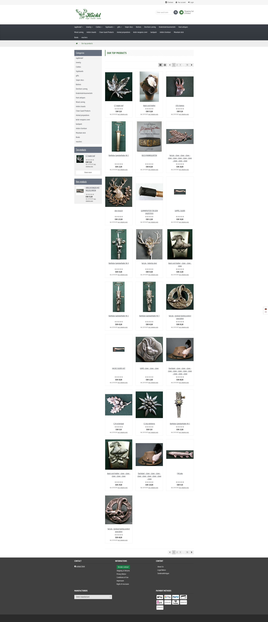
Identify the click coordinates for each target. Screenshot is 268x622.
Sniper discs (129, 27)
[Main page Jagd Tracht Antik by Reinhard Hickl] (93, 15)
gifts (119, 27)
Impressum (120, 581)
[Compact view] (160, 65)
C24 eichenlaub (118, 424)
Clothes (98, 27)
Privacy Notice (121, 574)
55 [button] (187, 65)
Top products (81, 149)
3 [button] (180, 65)
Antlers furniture (165, 32)
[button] (191, 65)
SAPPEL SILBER (180, 211)
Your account (182, 2)
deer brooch (119, 211)
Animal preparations (123, 32)
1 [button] (173, 65)
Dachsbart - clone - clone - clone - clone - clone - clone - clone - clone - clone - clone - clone (180, 371)
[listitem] (160, 597)
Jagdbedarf (78, 27)
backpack (154, 32)
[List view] (165, 65)
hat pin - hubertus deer (149, 263)
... (183, 65)
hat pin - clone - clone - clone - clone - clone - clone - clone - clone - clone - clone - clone (180, 158)
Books (76, 37)
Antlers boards (91, 32)
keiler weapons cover (140, 32)
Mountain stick (179, 32)
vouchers (84, 37)
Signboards (109, 27)
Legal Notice (161, 570)
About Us (160, 567)
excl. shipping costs (123, 114)
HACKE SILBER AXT (118, 368)
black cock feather (149, 106)
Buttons (138, 27)
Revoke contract (123, 567)
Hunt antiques (183, 27)
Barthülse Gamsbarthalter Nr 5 (119, 155)
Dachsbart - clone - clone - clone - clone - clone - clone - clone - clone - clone (149, 476)
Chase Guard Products (106, 32)
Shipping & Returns (123, 571)
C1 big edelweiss (149, 424)
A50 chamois (180, 106)
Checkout (170, 2)
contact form (80, 566)
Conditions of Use (122, 577)
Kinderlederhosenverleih (167, 27)
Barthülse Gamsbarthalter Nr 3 (149, 316)
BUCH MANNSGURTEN (149, 155)
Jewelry (89, 27)
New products (81, 181)
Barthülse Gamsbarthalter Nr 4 (119, 263)
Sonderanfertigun (163, 573)
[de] (266, 309)
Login (192, 2)
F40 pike (180, 473)
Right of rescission (123, 584)
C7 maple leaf (118, 106)
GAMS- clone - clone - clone (149, 368)
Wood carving (78, 32)
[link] (181, 12)
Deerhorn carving (150, 27)
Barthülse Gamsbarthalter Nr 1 (119, 316)
